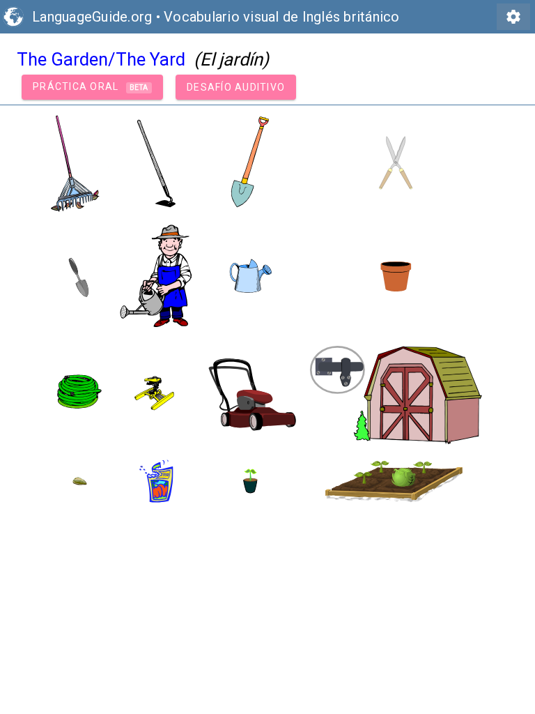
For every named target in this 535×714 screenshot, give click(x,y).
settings (513, 16)
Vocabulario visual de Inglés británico (282, 16)
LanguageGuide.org (92, 16)
